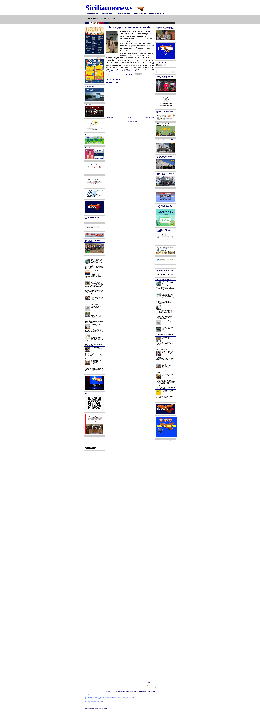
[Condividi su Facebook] (139, 74)
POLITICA (97, 16)
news (121, 75)
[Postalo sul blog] (137, 74)
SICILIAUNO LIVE (105, 18)
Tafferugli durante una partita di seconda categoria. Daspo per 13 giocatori (168, 365)
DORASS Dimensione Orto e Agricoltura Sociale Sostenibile (164, 124)
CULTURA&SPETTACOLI (116, 16)
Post (149, 685)
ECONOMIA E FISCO (129, 16)
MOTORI (139, 16)
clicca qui (101, 701)
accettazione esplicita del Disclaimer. (126, 698)
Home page (130, 117)
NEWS (151, 16)
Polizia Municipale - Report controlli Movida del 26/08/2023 (168, 328)
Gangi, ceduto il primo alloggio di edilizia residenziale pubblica (95, 325)
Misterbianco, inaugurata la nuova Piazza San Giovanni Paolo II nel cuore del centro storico (97, 298)
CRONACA (105, 16)
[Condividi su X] (138, 74)
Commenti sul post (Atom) (132, 121)
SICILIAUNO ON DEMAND (92, 18)
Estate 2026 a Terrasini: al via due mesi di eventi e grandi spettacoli (96, 272)
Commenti (150, 687)
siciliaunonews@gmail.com (165, 274)
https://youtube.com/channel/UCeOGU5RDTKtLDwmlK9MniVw (123, 71)
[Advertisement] (95, 553)
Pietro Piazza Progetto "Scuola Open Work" (96, 307)
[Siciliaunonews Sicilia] (170, 441)
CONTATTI (114, 18)
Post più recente (109, 117)
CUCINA (145, 16)
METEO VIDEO (159, 16)
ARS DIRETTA (168, 16)
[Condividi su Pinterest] (141, 74)
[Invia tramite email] (135, 74)
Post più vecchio (150, 117)
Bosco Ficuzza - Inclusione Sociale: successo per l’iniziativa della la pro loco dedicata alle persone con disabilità (96, 315)
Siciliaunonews (109, 8)
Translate (95, 229)
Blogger (153, 691)
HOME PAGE (90, 16)
